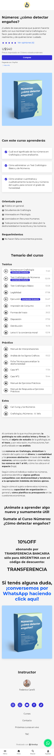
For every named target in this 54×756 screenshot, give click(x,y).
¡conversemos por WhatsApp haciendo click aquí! (27, 593)
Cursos (27, 714)
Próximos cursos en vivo (27, 727)
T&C (27, 734)
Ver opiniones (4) (26, 42)
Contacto (27, 720)
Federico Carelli (27, 690)
